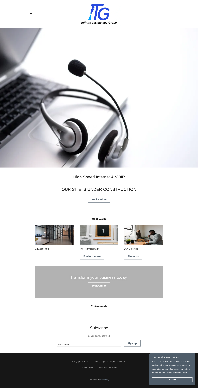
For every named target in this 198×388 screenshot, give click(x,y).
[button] (30, 14)
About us (133, 256)
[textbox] (89, 343)
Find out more (92, 256)
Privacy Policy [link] (87, 368)
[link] (99, 14)
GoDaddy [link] (104, 380)
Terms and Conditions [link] (107, 368)
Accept (172, 379)
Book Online (99, 199)
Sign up (132, 343)
